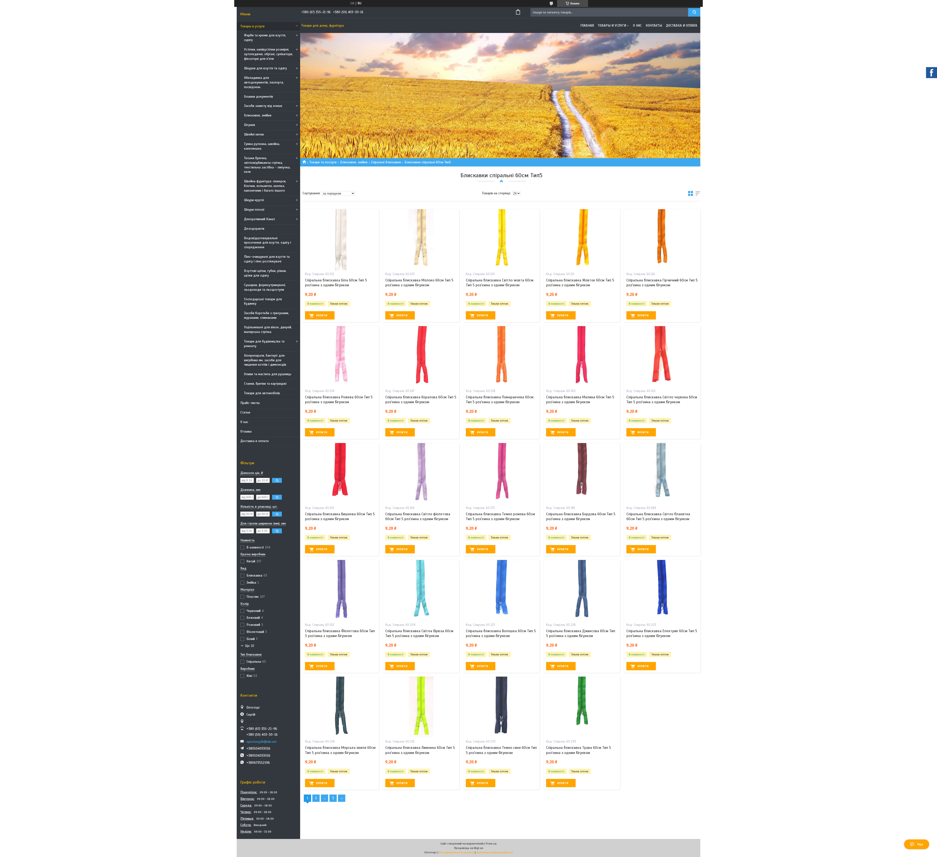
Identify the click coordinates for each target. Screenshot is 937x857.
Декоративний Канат (259, 219)
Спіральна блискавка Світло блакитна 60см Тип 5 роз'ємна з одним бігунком (658, 516)
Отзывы (246, 431)
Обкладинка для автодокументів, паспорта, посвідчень (264, 82)
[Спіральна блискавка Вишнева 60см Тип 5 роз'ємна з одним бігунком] (341, 473)
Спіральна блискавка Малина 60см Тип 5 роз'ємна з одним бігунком (580, 399)
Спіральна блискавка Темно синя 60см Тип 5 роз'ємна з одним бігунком (501, 750)
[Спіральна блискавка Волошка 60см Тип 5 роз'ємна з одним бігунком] (501, 590)
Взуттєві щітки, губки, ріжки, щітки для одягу (265, 273)
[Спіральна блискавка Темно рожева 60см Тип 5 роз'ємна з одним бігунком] (501, 473)
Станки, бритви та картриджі (265, 384)
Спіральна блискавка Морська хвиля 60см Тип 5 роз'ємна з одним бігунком (340, 750)
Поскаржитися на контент (456, 852)
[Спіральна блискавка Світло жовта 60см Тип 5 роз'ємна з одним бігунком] (501, 239)
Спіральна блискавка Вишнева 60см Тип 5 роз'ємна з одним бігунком (340, 516)
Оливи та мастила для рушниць (267, 374)
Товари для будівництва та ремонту (264, 343)
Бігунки (249, 125)
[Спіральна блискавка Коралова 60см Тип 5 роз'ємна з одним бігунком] (421, 356)
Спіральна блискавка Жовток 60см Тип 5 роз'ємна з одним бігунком (580, 282)
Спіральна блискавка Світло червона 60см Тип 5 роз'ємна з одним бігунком (661, 399)
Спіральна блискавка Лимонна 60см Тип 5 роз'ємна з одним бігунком (420, 750)
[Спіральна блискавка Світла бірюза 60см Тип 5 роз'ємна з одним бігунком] (421, 590)
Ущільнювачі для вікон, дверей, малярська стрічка (268, 329)
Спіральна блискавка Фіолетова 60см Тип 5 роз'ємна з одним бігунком (340, 633)
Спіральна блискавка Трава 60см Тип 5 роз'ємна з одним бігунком (578, 750)
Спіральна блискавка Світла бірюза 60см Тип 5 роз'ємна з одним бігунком (419, 633)
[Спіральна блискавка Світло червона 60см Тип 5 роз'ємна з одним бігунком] (662, 356)
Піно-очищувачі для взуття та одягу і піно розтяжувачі (267, 259)
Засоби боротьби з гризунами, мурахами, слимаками (266, 315)
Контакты (654, 25)
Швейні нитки (254, 134)
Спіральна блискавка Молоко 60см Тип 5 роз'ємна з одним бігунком (419, 282)
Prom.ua (491, 843)
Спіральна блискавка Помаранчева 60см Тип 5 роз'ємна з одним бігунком (499, 399)
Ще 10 (249, 646)
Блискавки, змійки (257, 115)
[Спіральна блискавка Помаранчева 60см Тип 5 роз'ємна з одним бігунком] (501, 356)
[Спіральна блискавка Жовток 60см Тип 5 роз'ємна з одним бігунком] (582, 239)
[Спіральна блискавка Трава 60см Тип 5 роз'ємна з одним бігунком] (582, 707)
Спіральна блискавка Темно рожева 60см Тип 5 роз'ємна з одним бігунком (500, 516)
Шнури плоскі (254, 209)
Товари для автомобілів (262, 393)
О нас (244, 422)
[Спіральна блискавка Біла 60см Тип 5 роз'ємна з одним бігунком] (341, 239)
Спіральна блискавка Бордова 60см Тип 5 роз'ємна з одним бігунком (580, 516)
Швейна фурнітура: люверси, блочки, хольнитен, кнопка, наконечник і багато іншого (265, 186)
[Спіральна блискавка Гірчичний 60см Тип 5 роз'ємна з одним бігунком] (662, 239)
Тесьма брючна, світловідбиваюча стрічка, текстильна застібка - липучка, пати (267, 165)
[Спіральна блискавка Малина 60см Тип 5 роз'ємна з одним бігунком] (582, 356)
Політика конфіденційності (494, 852)
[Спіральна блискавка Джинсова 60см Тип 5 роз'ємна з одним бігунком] (582, 590)
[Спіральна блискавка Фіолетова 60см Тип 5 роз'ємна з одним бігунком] (341, 590)
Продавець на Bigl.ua (468, 848)
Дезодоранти (254, 229)
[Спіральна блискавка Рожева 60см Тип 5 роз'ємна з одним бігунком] (341, 356)
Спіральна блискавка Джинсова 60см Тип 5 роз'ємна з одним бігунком (580, 633)
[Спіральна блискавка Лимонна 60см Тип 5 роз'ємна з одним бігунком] (421, 707)
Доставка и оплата (254, 441)
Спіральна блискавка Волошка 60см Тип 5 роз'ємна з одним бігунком (501, 633)
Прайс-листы (250, 403)
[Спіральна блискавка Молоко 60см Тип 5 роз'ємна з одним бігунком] (421, 239)
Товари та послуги (322, 162)
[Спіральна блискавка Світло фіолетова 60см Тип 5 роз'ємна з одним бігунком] (421, 473)
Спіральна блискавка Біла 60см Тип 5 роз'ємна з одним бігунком (336, 282)
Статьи (245, 412)
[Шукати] (694, 12)
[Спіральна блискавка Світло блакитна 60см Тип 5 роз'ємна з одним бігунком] (662, 473)
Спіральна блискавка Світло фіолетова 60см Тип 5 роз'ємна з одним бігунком (417, 516)
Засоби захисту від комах (263, 106)
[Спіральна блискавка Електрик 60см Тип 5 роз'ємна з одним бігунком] (662, 590)
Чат (920, 844)
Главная (587, 25)
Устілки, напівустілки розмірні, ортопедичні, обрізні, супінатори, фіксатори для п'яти (268, 54)
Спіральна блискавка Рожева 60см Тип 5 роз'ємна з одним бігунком (339, 399)
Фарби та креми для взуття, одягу (265, 37)
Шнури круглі (254, 200)
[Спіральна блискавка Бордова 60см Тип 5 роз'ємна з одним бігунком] (582, 473)
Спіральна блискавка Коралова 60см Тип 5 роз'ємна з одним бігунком (420, 399)
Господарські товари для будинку (263, 301)
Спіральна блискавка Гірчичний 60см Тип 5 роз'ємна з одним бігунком (662, 282)
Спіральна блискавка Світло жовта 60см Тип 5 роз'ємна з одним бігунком (499, 282)
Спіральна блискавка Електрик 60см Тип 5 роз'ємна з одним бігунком (661, 633)
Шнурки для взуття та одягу (265, 68)
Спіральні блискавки (386, 162)
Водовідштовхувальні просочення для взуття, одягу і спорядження (267, 242)
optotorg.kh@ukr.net (261, 742)
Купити (321, 315)
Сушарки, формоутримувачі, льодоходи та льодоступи (265, 287)
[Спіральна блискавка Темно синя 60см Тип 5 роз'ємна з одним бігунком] (501, 707)
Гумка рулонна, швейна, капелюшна (262, 146)
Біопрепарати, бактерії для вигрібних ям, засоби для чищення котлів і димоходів (265, 360)
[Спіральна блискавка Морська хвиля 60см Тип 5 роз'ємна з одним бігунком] (341, 707)
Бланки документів (258, 96)
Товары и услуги (252, 26)
